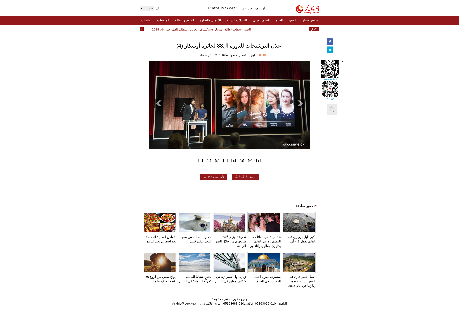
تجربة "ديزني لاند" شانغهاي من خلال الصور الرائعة (230, 241)
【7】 (209, 161)
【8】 (201, 161)
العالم (279, 20)
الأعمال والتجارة (210, 20)
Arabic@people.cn (185, 303)
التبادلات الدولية (237, 20)
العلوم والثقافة (184, 20)
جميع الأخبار (310, 20)
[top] (336, 113)
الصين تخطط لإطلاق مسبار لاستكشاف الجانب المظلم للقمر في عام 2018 (207, 29)
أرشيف (259, 8)
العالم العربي (261, 20)
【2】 (250, 161)
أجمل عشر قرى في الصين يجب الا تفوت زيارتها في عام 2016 (302, 281)
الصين (292, 20)
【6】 (217, 161)
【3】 (242, 161)
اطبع (254, 55)
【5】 (225, 161)
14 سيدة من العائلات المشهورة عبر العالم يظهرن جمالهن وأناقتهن (265, 241)
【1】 (258, 161)
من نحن (248, 8)
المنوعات (163, 20)
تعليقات (146, 20)
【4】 (234, 161)
